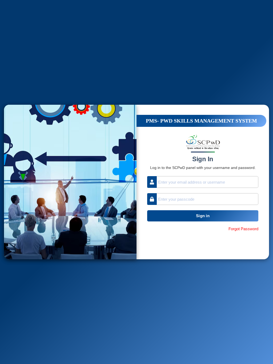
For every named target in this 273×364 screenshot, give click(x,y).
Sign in (203, 215)
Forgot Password (243, 229)
